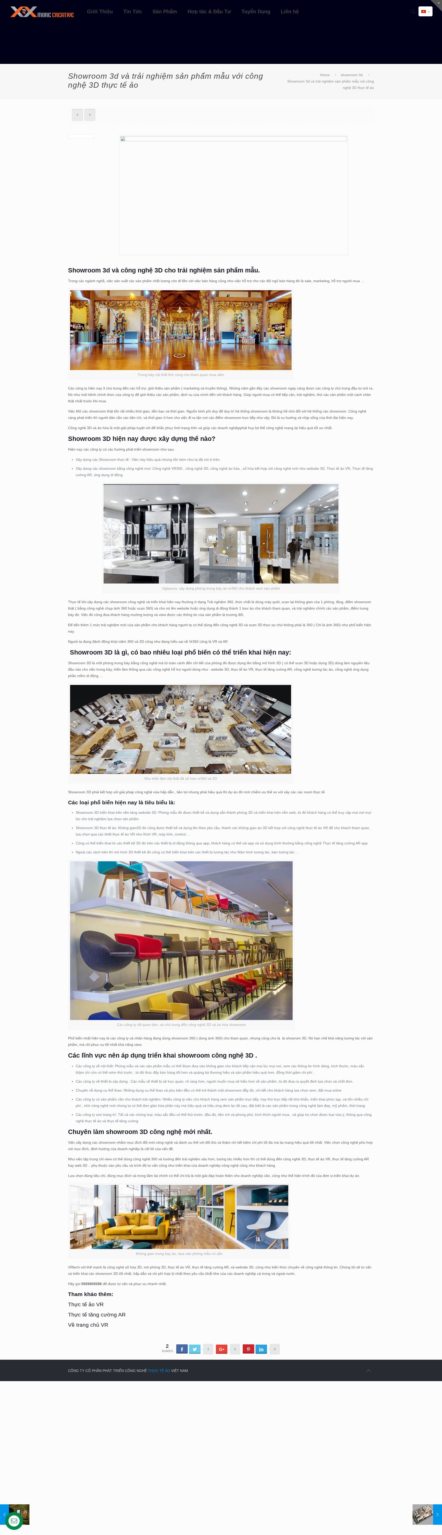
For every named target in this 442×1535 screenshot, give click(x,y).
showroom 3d (352, 75)
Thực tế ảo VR (86, 1304)
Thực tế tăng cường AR (97, 1315)
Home (325, 75)
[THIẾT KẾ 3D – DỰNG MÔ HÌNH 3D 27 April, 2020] (427, 1514)
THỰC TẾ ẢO (159, 1371)
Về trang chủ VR (88, 1325)
